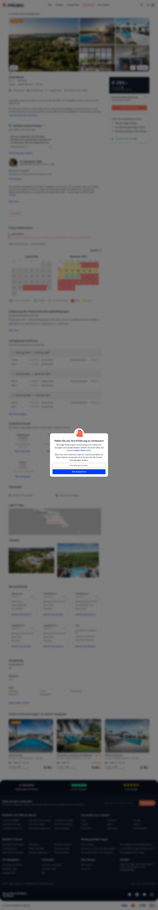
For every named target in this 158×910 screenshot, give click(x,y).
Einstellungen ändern (79, 465)
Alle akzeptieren (79, 471)
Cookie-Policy (79, 450)
